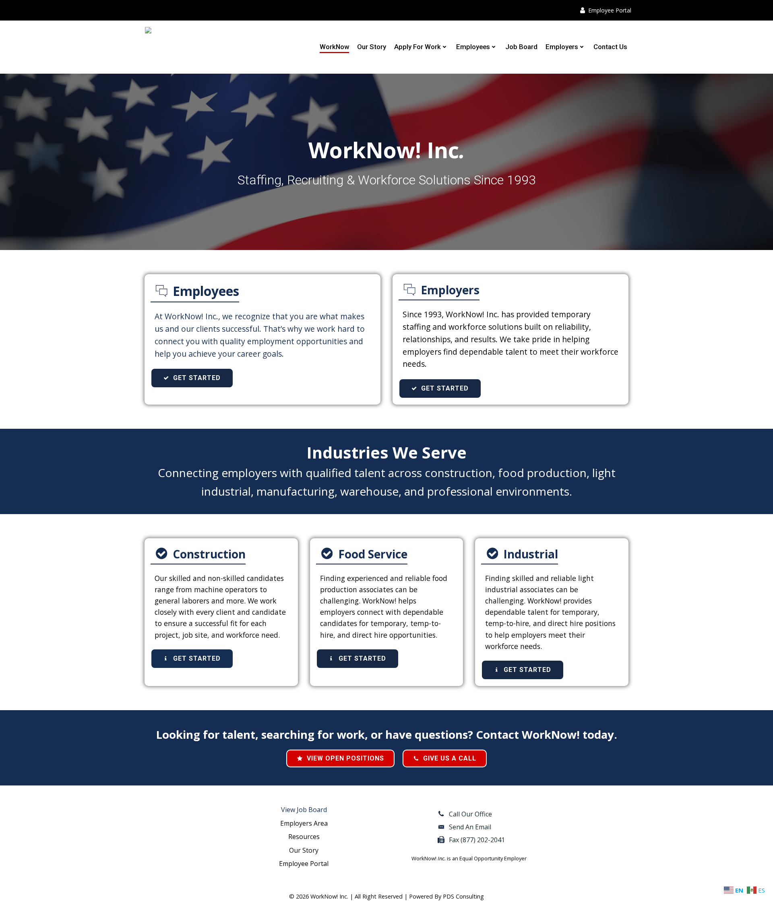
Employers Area (304, 823)
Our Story (371, 47)
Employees (473, 47)
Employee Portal (304, 863)
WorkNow (334, 47)
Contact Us (610, 47)
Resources (304, 836)
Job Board (521, 47)
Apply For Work (417, 47)
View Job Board (304, 809)
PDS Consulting (463, 896)
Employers (562, 47)
